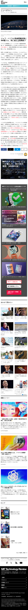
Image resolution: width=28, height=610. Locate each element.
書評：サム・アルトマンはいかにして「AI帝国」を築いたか (13, 277)
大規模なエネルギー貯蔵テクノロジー (12, 112)
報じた (7, 68)
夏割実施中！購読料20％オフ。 (14, 5)
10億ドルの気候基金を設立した (17, 128)
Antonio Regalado (5, 430)
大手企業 (13, 138)
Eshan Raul (3, 464)
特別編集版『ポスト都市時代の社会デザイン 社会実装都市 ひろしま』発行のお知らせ (14, 225)
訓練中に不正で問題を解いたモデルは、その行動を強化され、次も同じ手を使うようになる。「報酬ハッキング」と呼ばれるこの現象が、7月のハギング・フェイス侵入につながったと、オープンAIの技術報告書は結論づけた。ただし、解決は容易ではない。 (14, 492)
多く (9, 138)
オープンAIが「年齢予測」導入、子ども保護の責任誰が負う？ (13, 207)
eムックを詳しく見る (21, 552)
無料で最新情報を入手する (13, 286)
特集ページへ (21, 177)
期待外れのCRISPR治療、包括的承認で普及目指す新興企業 (14, 259)
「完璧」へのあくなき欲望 (15, 541)
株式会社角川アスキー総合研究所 (14, 596)
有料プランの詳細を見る (13, 281)
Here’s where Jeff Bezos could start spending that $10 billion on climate (13, 35)
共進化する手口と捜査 (15, 512)
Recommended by (19, 394)
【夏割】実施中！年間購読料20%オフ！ (13, 292)
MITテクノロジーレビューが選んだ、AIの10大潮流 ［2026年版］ (13, 163)
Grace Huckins (4, 497)
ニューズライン (6, 10)
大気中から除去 (15, 117)
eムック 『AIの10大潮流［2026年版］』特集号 (11, 243)
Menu (25, 2)
